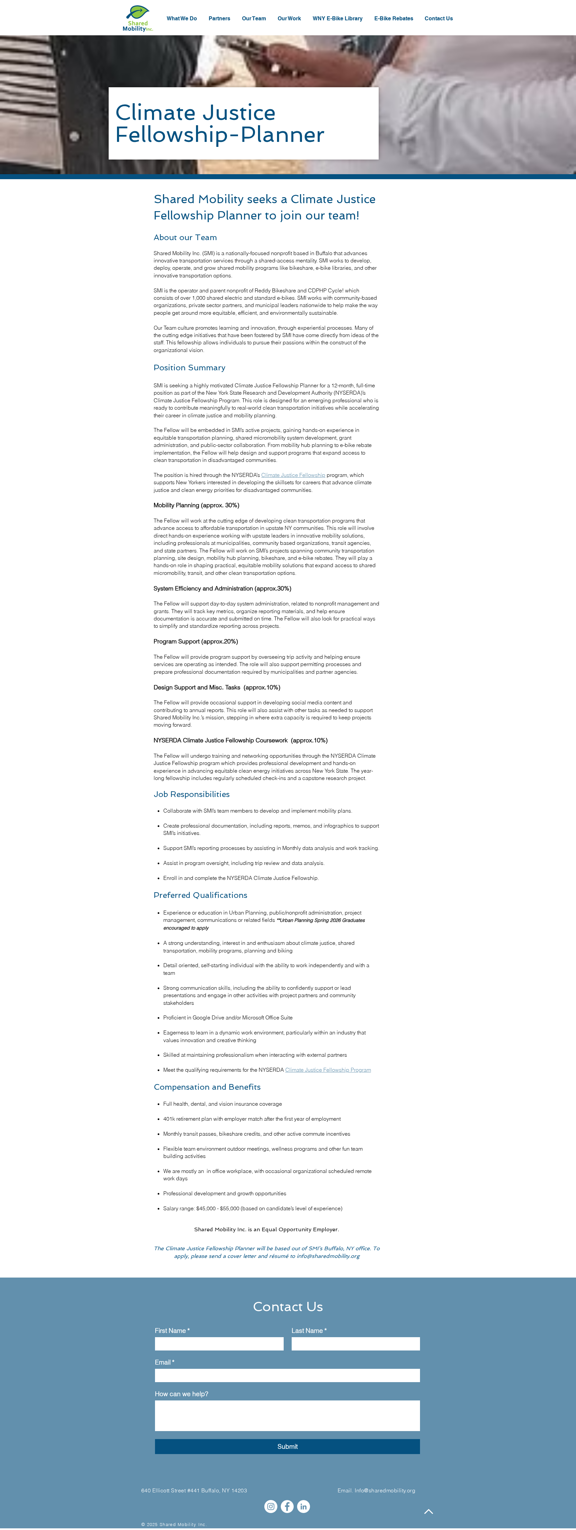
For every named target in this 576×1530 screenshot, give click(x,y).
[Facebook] (287, 1506)
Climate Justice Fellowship (293, 475)
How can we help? (181, 1394)
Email (164, 1362)
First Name (172, 1331)
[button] (290, 18)
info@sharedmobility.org (328, 1256)
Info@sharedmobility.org (385, 1490)
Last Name (309, 1331)
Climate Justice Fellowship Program (328, 1069)
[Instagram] (270, 1506)
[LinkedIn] (303, 1506)
